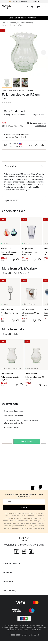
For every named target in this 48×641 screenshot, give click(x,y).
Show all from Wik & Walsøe (14, 273)
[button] (6, 102)
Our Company (9, 590)
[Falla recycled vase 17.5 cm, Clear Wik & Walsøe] (24, 52)
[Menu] (45, 7)
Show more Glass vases (13, 411)
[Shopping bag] (39, 7)
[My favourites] (33, 7)
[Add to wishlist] (13, 259)
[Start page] (6, 7)
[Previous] (4, 52)
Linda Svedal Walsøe (10, 91)
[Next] (43, 52)
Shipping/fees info (36, 145)
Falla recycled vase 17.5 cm (12, 25)
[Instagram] (24, 551)
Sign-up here (38, 114)
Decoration (21, 23)
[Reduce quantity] (3, 441)
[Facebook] (16, 551)
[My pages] (27, 7)
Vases (29, 23)
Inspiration (8, 581)
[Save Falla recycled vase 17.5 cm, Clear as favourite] (43, 441)
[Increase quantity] (10, 441)
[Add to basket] (17, 259)
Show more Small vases (13, 416)
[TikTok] (31, 551)
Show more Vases (11, 427)
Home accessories (9, 23)
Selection (7, 572)
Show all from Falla (10, 334)
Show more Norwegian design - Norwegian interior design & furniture (21, 421)
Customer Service (11, 563)
